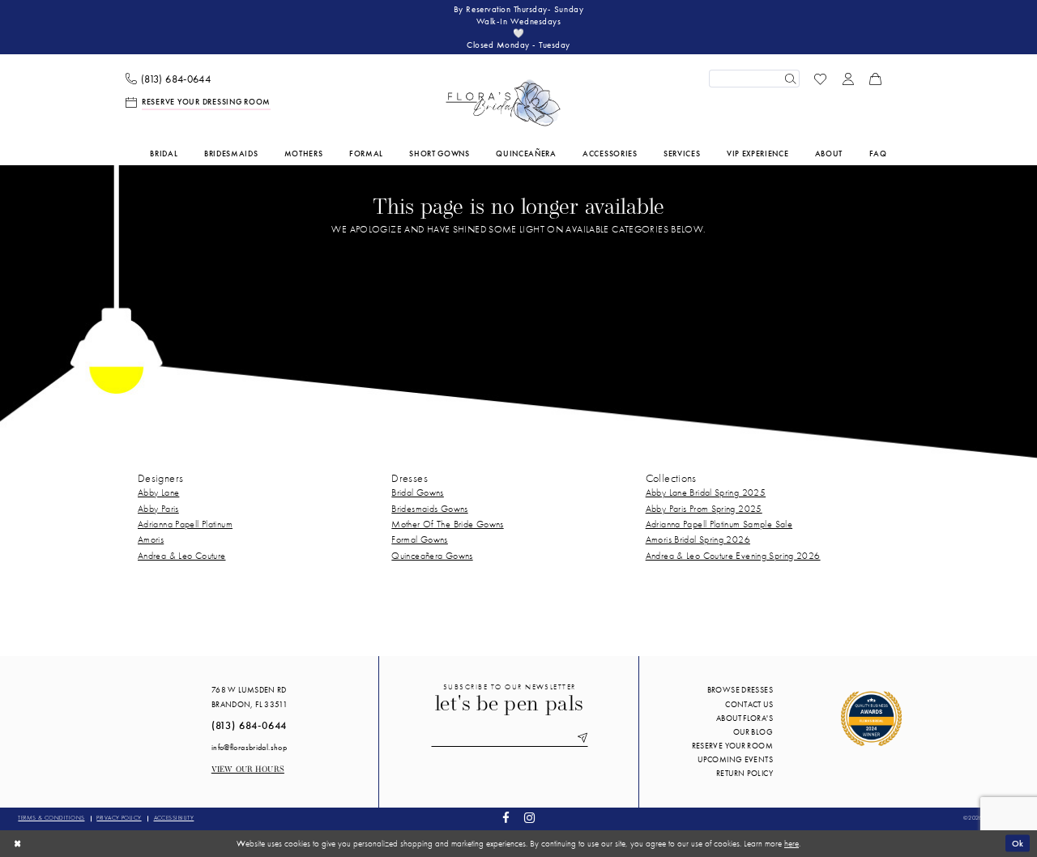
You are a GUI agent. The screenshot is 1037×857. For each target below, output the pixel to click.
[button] (848, 78)
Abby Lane (158, 492)
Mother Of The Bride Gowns (447, 524)
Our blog (753, 732)
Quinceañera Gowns (431, 555)
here (791, 843)
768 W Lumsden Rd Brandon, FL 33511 (249, 696)
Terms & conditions (51, 817)
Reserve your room (732, 745)
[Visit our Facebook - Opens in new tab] (506, 818)
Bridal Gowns (417, 492)
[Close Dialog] (17, 843)
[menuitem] (168, 79)
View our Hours (247, 770)
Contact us (749, 704)
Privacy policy (118, 817)
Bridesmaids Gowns (429, 508)
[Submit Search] (790, 78)
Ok (1018, 843)
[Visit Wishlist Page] (820, 78)
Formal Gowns (419, 539)
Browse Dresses (740, 689)
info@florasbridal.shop (249, 747)
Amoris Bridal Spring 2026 (698, 539)
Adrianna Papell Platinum (185, 524)
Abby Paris (158, 508)
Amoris (151, 539)
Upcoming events (735, 759)
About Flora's (744, 718)
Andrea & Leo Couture (181, 555)
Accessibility (174, 817)
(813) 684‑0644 (249, 725)
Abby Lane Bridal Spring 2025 (706, 492)
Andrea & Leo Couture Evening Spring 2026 (733, 555)
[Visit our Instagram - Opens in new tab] (529, 818)
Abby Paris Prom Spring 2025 (704, 508)
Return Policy (744, 773)
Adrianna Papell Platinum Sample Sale (719, 524)
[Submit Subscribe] (579, 739)
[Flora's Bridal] (503, 102)
